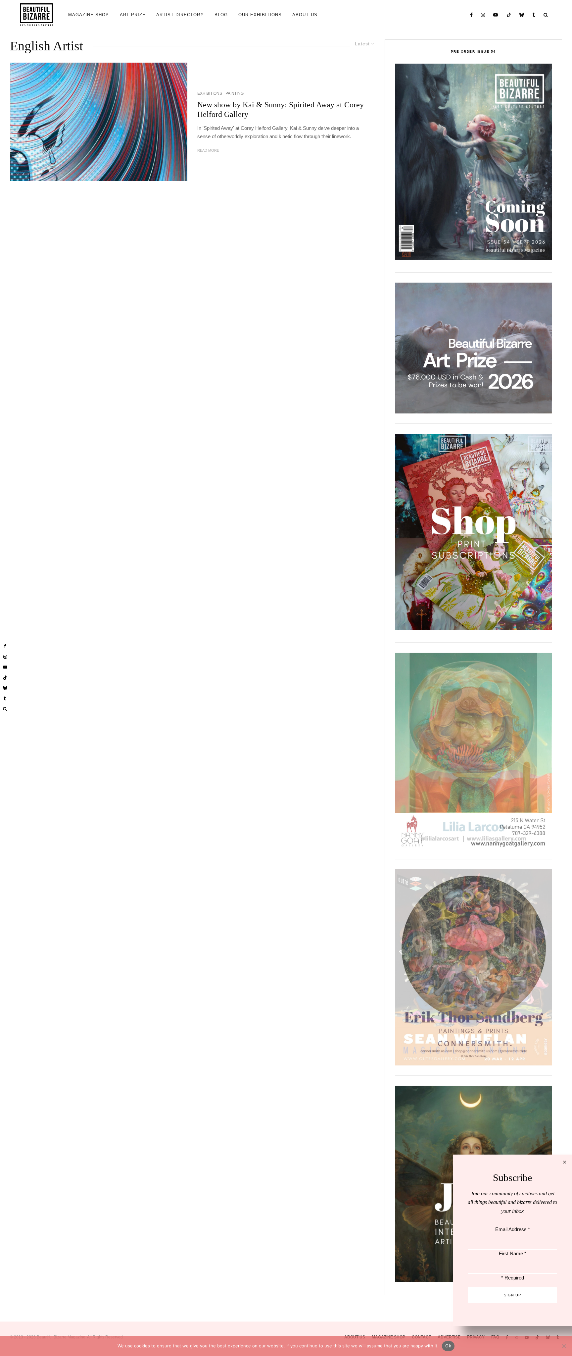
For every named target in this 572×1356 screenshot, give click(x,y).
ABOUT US (304, 14)
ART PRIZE (133, 14)
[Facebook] (471, 14)
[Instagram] (483, 14)
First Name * (512, 1253)
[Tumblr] (534, 14)
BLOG (221, 14)
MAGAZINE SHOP (88, 14)
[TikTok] (508, 14)
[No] (563, 1346)
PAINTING (234, 93)
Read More (208, 150)
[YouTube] (495, 14)
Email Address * (512, 1229)
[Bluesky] (521, 14)
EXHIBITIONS (209, 93)
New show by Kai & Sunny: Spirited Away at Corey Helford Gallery (280, 109)
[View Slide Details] (473, 348)
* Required (512, 1277)
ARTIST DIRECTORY (180, 14)
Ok (448, 1345)
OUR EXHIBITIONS (260, 14)
